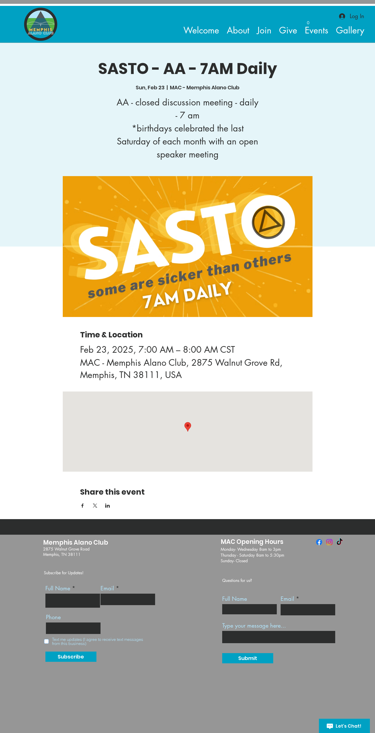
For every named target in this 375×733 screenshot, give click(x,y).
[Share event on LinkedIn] (107, 506)
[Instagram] (329, 542)
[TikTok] (339, 542)
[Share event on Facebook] (82, 506)
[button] (308, 21)
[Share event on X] (95, 506)
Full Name (57, 588)
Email (107, 588)
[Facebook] (319, 542)
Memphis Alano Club (75, 542)
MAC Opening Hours (252, 541)
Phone (53, 617)
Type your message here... (254, 625)
